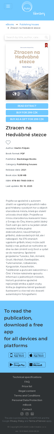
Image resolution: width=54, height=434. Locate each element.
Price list (27, 386)
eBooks (10, 24)
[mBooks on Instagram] (21, 413)
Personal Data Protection (27, 400)
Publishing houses (29, 24)
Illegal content (27, 391)
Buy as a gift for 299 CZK (27, 119)
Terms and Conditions (27, 395)
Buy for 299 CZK (27, 112)
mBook (27, 404)
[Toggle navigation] (8, 6)
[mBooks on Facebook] (27, 413)
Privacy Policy (17, 421)
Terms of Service (37, 421)
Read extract (27, 106)
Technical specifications (27, 377)
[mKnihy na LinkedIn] (32, 413)
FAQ (27, 381)
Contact (27, 409)
